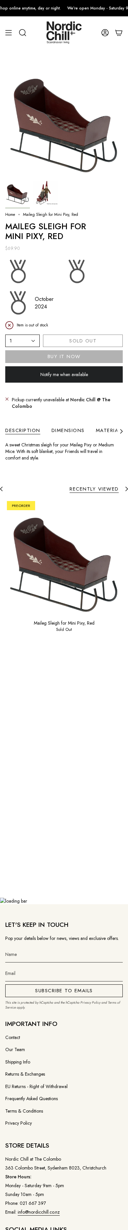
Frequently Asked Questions (31, 1098)
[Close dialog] (121, 577)
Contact (12, 1037)
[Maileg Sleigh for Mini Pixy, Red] (64, 557)
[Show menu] (8, 32)
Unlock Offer (84, 630)
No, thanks (84, 649)
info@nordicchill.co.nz (39, 1212)
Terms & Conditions (24, 1111)
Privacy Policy (90, 1002)
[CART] (119, 32)
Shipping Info (17, 1062)
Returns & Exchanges (25, 1074)
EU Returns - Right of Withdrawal (36, 1086)
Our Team (15, 1049)
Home (10, 214)
